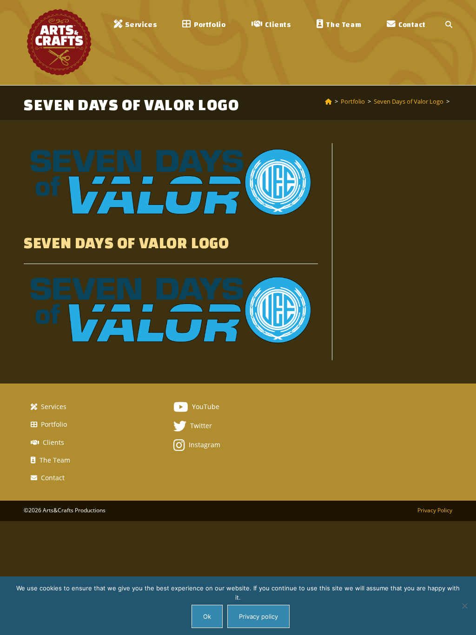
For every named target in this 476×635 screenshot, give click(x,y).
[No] (464, 605)
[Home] (328, 101)
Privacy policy (258, 616)
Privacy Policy (434, 510)
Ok (207, 616)
